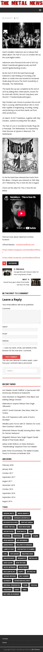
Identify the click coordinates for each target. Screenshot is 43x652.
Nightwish (23, 567)
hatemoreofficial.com (25, 244)
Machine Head (27, 554)
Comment (6, 308)
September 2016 (8, 493)
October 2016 (7, 489)
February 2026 (7, 465)
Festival (7, 536)
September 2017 (8, 477)
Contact (5, 639)
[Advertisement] (20, 614)
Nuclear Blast (9, 572)
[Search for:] (21, 371)
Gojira (35, 536)
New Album (8, 563)
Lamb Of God (9, 549)
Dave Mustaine (24, 527)
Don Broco (21, 531)
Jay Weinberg (22, 540)
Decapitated (9, 531)
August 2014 (7, 501)
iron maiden (9, 540)
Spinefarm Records (22, 581)
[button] (39, 10)
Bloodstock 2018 (10, 522)
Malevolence (9, 558)
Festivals (17, 536)
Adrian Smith (9, 513)
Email (4, 334)
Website (5, 341)
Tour (25, 585)
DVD (30, 531)
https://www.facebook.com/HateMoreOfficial (21, 257)
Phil (17, 18)
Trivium (34, 585)
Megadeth (22, 558)
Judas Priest (8, 545)
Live (5, 554)
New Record (21, 563)
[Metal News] (21, 6)
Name (4, 327)
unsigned (7, 590)
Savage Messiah (10, 576)
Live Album (14, 554)
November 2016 (8, 485)
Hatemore (13, 263)
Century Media (27, 522)
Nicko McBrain (10, 567)
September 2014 (8, 497)
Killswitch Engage (24, 545)
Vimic (25, 590)
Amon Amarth (23, 513)
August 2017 (7, 481)
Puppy (21, 572)
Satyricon (31, 572)
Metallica (33, 558)
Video (17, 590)
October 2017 (7, 473)
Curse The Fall (9, 527)
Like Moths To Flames (25, 549)
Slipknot (7, 581)
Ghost (27, 536)
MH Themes (36, 650)
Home (4, 642)
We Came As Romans (11, 594)
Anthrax (7, 518)
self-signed (24, 576)
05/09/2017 (8, 18)
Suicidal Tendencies (12, 585)
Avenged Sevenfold (22, 518)
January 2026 (7, 469)
